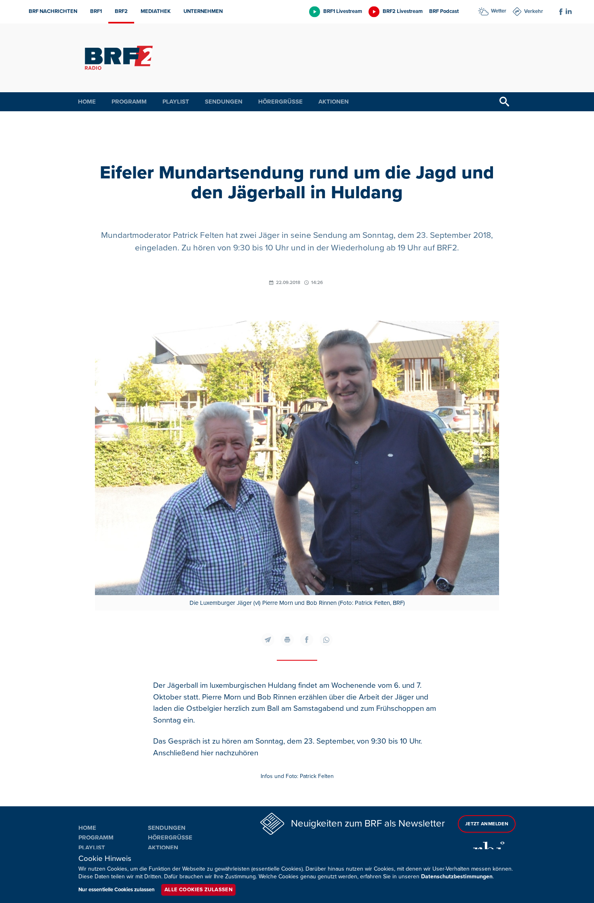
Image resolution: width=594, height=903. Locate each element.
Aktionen (333, 101)
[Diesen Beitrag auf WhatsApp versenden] (326, 639)
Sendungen (223, 101)
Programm (129, 101)
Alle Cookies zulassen (198, 889)
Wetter (498, 11)
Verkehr (533, 11)
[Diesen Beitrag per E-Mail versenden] (267, 639)
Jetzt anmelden (486, 824)
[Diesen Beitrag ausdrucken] (287, 639)
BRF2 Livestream (403, 11)
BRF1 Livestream (342, 11)
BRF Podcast (444, 11)
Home (87, 101)
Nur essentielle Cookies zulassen (116, 889)
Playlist (175, 101)
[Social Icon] (560, 11)
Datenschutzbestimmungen (457, 876)
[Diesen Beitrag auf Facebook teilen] (306, 639)
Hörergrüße (280, 101)
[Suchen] (504, 101)
